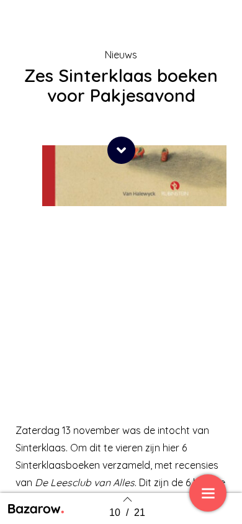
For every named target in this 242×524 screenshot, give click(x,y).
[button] (121, 150)
